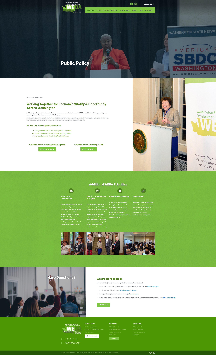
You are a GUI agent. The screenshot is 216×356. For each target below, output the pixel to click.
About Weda (137, 324)
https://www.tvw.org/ (169, 298)
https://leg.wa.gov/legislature (128, 290)
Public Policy (90, 10)
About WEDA (148, 10)
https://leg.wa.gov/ (152, 286)
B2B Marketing (115, 352)
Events (134, 10)
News (141, 10)
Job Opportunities (103, 10)
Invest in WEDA (124, 10)
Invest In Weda (90, 324)
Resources (114, 10)
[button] (63, 242)
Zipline (109, 352)
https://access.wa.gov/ (132, 294)
